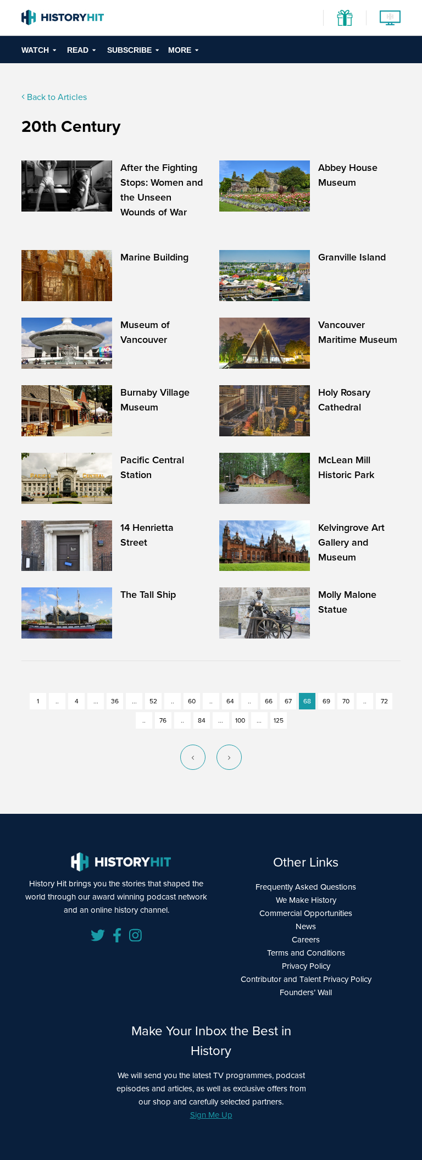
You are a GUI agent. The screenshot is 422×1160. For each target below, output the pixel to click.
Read (77, 50)
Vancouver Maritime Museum (357, 332)
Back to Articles (56, 97)
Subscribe (129, 50)
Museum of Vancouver (145, 332)
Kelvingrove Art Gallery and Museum (351, 542)
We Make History (306, 900)
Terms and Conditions (306, 953)
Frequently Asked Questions (306, 887)
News (306, 926)
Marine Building (154, 257)
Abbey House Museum (347, 175)
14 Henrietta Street (147, 535)
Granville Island (352, 257)
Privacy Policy (306, 966)
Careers (306, 940)
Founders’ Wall (306, 992)
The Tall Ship (148, 594)
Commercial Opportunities (305, 913)
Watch (35, 50)
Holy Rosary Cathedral (344, 399)
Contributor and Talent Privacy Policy (306, 979)
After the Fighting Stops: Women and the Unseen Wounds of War (161, 189)
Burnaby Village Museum (155, 399)
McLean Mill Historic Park (346, 467)
